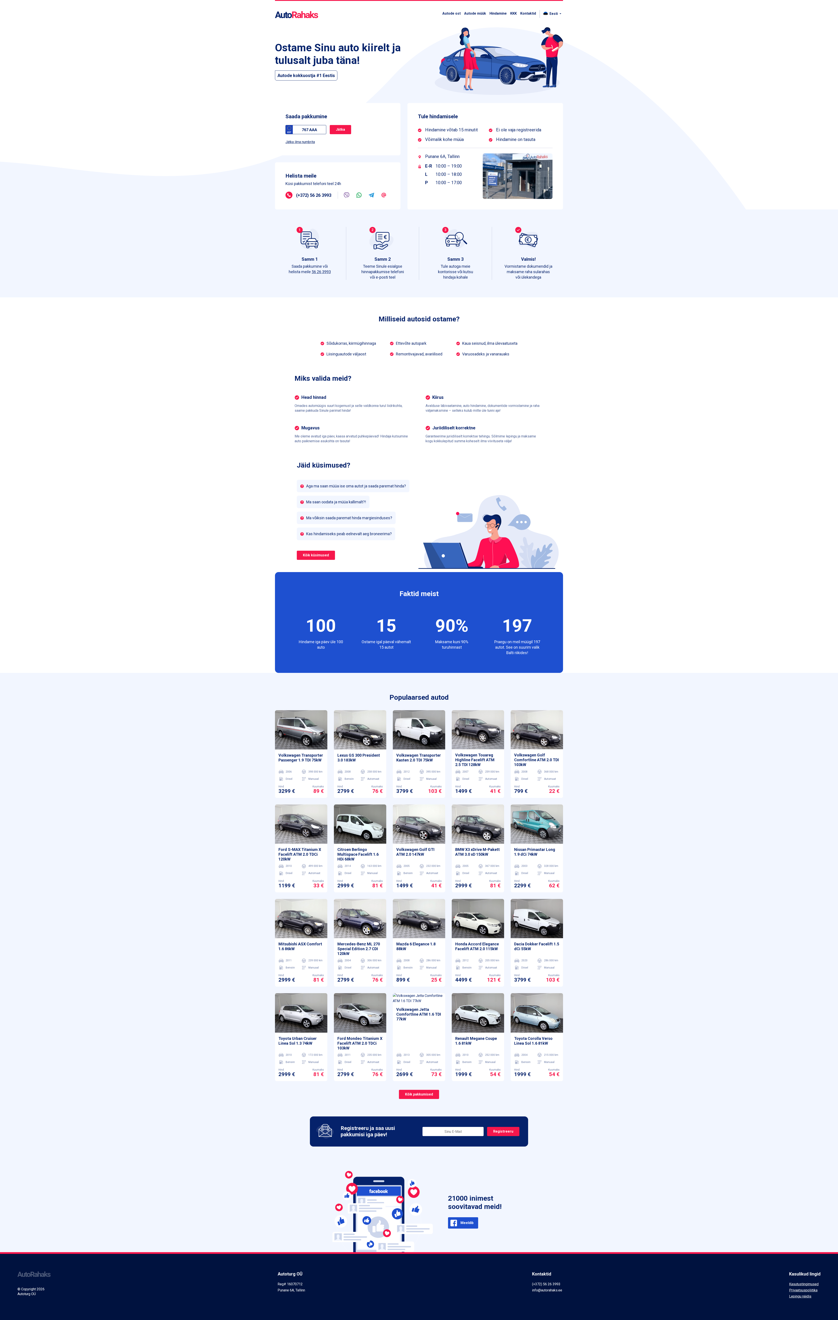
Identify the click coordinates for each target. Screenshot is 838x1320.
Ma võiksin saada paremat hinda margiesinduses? (349, 518)
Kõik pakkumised (419, 1094)
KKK (513, 13)
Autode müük (475, 13)
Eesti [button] (554, 14)
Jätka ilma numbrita (300, 142)
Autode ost (451, 13)
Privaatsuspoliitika (803, 1290)
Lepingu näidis (800, 1296)
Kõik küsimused (316, 555)
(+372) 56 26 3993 (313, 195)
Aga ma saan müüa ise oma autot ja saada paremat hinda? (356, 486)
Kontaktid (528, 13)
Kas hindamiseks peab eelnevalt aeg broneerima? (349, 533)
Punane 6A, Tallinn (442, 156)
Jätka (340, 129)
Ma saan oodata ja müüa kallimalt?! (336, 502)
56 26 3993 (321, 271)
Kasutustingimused (804, 1284)
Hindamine (498, 13)
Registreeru (503, 1131)
